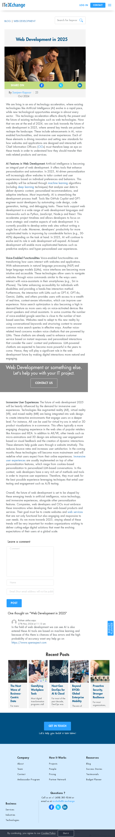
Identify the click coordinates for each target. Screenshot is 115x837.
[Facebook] (36, 85)
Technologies (12, 820)
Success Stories (94, 769)
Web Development (25, 21)
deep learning (26, 187)
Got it (66, 833)
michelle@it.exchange (64, 801)
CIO (40, 146)
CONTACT (98, 5)
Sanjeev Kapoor (22, 92)
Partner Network (57, 779)
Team (20, 769)
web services (75, 512)
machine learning (58, 183)
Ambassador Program (28, 779)
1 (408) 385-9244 (62, 798)
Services (10, 810)
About (20, 764)
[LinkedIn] (74, 85)
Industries (10, 815)
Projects (53, 764)
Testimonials (92, 774)
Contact (21, 774)
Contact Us (44, 383)
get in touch (57, 726)
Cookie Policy (48, 833)
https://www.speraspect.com (29, 642)
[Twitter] (55, 85)
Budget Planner (94, 779)
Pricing (52, 774)
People (52, 769)
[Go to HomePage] (14, 5)
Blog (7, 21)
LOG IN (84, 5)
